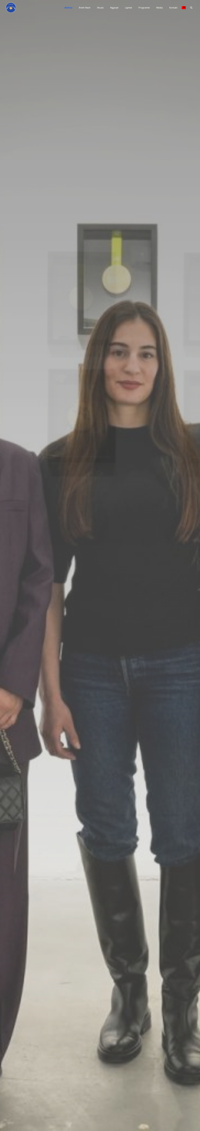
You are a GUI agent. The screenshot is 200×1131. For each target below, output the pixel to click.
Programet (144, 7)
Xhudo (100, 7)
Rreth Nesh (84, 7)
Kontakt (173, 7)
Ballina (68, 7)
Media (159, 7)
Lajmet (128, 7)
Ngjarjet (114, 7)
